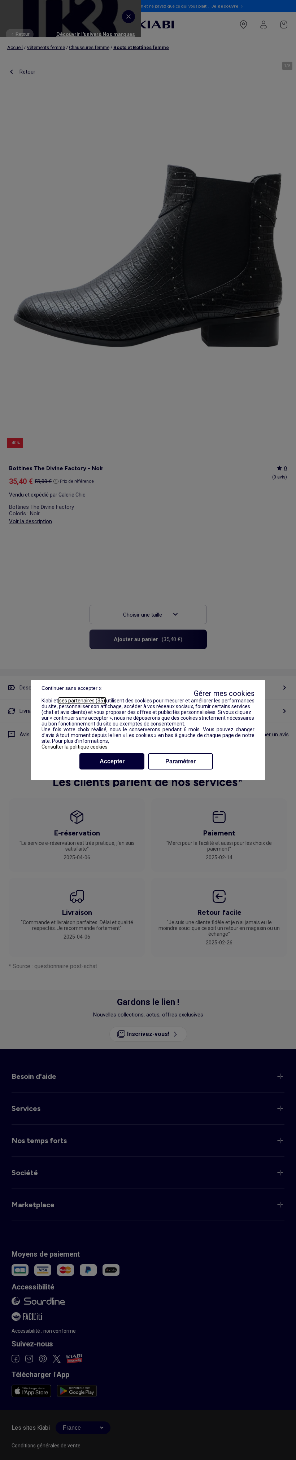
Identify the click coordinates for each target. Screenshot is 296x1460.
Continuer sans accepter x (71, 688)
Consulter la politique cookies (75, 747)
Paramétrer (180, 761)
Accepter (112, 761)
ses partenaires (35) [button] (82, 700)
